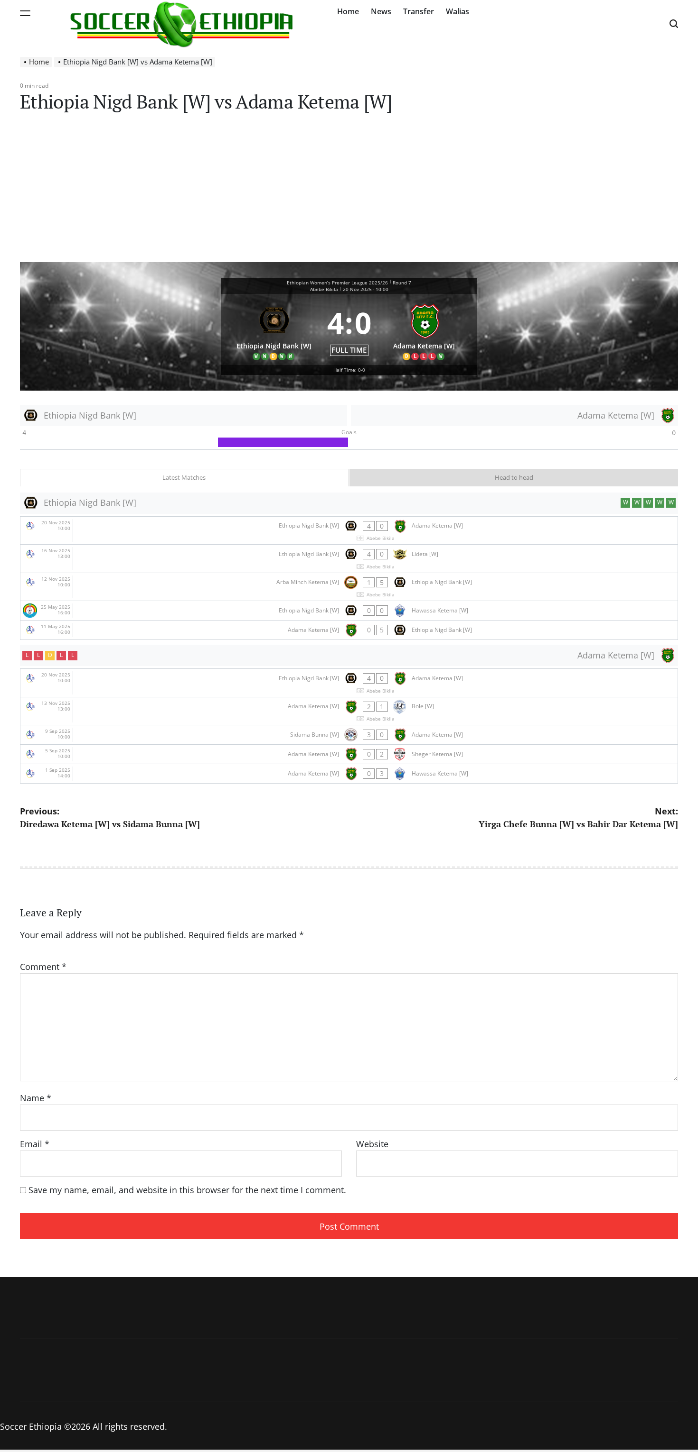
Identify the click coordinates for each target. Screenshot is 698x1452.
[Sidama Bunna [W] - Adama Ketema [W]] (349, 734)
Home (348, 11)
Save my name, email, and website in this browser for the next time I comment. (187, 1190)
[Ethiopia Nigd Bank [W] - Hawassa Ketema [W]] (349, 610)
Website (372, 1144)
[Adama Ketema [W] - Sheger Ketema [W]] (349, 754)
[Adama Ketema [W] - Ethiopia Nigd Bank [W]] (349, 630)
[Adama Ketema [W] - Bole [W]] (349, 711)
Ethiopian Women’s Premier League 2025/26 (337, 282)
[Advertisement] (349, 191)
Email (34, 1144)
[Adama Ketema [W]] (424, 329)
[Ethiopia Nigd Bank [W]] (274, 329)
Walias (457, 11)
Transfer (418, 11)
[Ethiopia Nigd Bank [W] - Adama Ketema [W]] (349, 531)
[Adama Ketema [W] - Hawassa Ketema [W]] (349, 773)
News (381, 11)
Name (35, 1098)
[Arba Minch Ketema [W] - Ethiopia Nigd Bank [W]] (349, 587)
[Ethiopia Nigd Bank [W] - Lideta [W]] (349, 559)
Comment (43, 966)
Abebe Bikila (324, 289)
